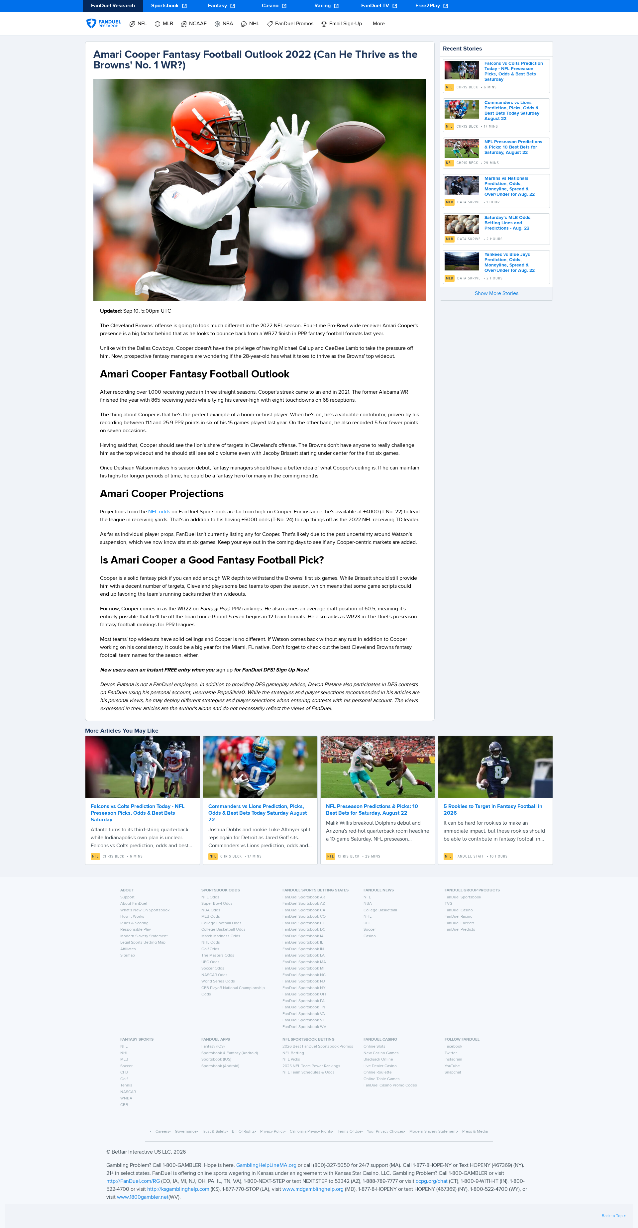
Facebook (453, 1047)
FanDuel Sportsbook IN (303, 949)
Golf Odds (210, 949)
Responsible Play (135, 930)
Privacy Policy (272, 1132)
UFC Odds (210, 962)
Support (127, 897)
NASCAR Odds (214, 975)
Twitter (451, 1053)
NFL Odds (210, 897)
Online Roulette (378, 1072)
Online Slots (374, 1047)
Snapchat (453, 1072)
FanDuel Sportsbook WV (304, 1027)
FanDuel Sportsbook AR (303, 897)
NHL (368, 917)
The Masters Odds (217, 956)
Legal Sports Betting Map (142, 943)
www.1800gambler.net (142, 1197)
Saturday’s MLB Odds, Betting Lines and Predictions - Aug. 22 (508, 223)
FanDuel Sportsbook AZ (303, 904)
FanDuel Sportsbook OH (304, 994)
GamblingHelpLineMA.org (267, 1165)
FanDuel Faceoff (459, 923)
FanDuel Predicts (460, 930)
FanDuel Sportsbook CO (304, 917)
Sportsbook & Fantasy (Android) (229, 1053)
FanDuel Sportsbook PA (303, 1001)
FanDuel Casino (459, 910)
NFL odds (159, 512)
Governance (186, 1132)
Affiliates (128, 949)
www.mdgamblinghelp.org (313, 1189)
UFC (367, 923)
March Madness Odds (220, 936)
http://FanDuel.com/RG (133, 1181)
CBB (124, 1105)
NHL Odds (210, 943)
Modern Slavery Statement (144, 936)
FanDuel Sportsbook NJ (303, 981)
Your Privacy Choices (385, 1132)
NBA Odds (210, 910)
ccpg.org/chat (432, 1181)
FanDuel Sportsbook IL (302, 943)
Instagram (453, 1060)
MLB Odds (210, 917)
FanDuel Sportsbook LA (303, 956)
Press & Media (475, 1132)
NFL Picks (291, 1060)
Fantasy (217, 6)
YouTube (452, 1066)
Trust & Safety (214, 1132)
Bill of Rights (243, 1132)
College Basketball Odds (223, 930)
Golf (124, 1079)
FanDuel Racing (459, 917)
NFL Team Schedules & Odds (308, 1072)
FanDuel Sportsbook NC (304, 975)
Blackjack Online (378, 1060)
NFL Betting (293, 1053)
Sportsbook (165, 6)
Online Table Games (382, 1079)
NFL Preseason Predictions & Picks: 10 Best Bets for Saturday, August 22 (513, 147)
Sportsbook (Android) (220, 1066)
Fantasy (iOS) (213, 1047)
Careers (162, 1132)
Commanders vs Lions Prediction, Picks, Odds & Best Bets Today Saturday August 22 (257, 813)
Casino (270, 6)
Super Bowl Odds (217, 904)
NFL (449, 87)
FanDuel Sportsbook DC (303, 930)
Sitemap (127, 956)
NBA (368, 904)
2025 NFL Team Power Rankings (311, 1066)
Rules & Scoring (134, 923)
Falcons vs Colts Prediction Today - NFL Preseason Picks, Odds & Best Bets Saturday (137, 813)
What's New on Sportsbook (144, 910)
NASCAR (128, 1092)
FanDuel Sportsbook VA (303, 1014)
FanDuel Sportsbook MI (303, 969)
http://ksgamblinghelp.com (178, 1189)
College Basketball (380, 910)
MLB (449, 202)
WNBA (126, 1098)
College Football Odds (221, 923)
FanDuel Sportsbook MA (304, 962)
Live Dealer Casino (380, 1066)
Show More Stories (496, 293)
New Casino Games (381, 1053)
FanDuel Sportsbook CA (303, 910)
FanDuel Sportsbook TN (303, 1007)
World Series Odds (218, 981)
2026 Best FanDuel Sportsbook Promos (317, 1047)
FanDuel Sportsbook (463, 897)
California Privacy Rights (311, 1132)
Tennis (126, 1085)
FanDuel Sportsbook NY (304, 988)
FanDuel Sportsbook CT (303, 923)
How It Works (132, 917)
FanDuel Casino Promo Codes (390, 1085)
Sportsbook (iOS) (216, 1060)
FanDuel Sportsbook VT (303, 1020)
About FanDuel (133, 904)
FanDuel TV (375, 6)
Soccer (370, 930)
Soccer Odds (212, 969)
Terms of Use (350, 1132)
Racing (322, 6)
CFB (124, 1072)
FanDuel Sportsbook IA (303, 936)
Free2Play (427, 6)
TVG (449, 904)
